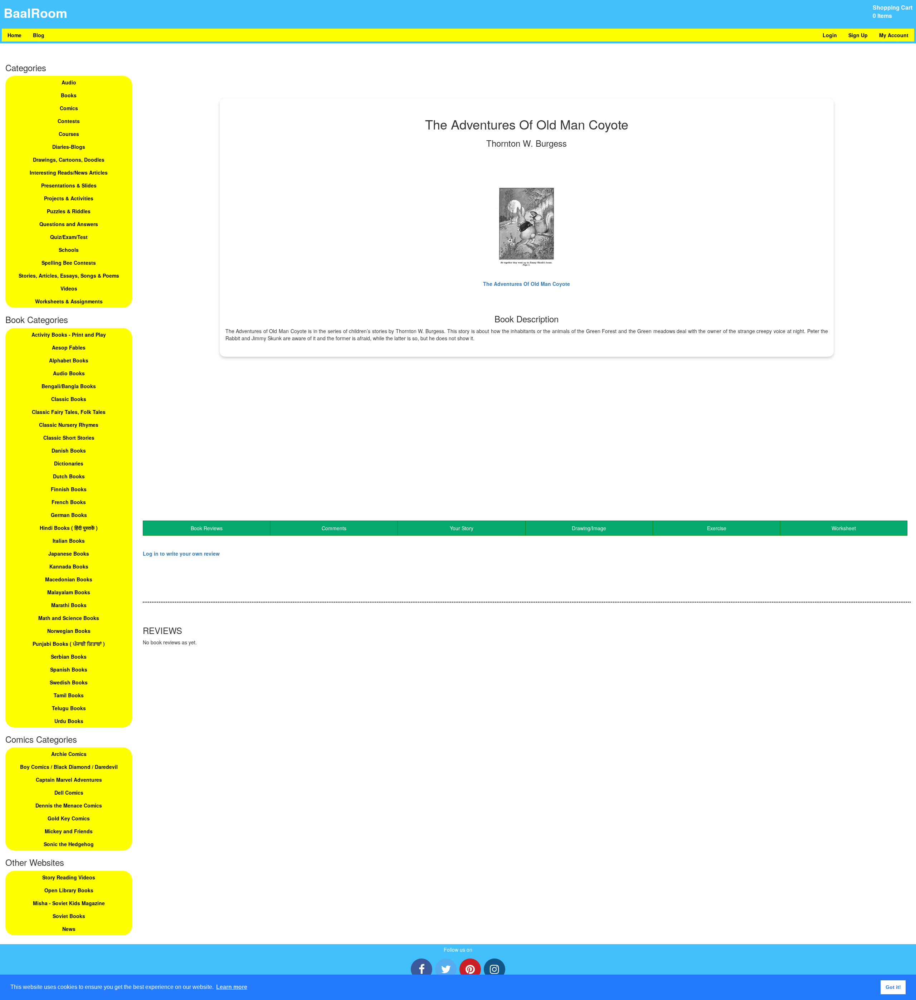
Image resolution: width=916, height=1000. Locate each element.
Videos (68, 288)
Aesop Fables (69, 347)
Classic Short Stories (68, 437)
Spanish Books (68, 669)
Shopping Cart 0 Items (892, 11)
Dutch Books (69, 476)
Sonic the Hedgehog (69, 844)
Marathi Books (69, 605)
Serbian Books (69, 656)
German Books (69, 514)
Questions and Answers (68, 224)
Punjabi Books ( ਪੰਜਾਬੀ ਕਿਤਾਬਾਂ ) (69, 643)
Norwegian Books (69, 630)
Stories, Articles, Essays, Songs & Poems (69, 275)
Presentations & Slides (69, 185)
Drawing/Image (589, 528)
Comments (334, 528)
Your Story (461, 528)
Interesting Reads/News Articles (69, 172)
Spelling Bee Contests (69, 262)
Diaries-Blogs (68, 146)
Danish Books (69, 450)
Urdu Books (68, 721)
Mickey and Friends (69, 831)
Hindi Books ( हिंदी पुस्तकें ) (69, 527)
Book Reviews (207, 528)
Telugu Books (69, 708)
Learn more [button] (231, 987)
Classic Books (68, 399)
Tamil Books (69, 695)
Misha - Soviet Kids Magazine (69, 903)
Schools (69, 249)
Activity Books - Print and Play (68, 334)
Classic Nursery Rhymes (68, 424)
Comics (69, 108)
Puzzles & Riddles (69, 211)
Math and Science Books (68, 617)
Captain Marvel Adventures (69, 779)
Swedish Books (69, 682)
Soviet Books (69, 915)
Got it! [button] (893, 987)
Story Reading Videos (68, 877)
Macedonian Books (68, 579)
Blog (38, 35)
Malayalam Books (68, 592)
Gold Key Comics (69, 818)
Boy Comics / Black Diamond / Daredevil (69, 766)
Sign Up (858, 35)
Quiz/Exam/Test (69, 236)
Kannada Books (68, 566)
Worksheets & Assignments (69, 301)
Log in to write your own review (181, 553)
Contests (69, 121)
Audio (69, 82)
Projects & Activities (68, 198)
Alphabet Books (68, 360)
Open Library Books (68, 890)
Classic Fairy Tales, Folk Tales (69, 411)
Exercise (716, 528)
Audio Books (69, 373)
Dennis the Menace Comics (68, 805)
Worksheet (844, 528)
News (68, 928)
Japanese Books (68, 553)
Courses (69, 133)
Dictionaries (68, 463)
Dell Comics (68, 792)
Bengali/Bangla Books (69, 386)
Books (69, 95)
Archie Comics (69, 753)
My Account (893, 35)
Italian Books (69, 540)
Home (14, 35)
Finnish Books (69, 489)
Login (830, 35)
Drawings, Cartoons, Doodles (68, 159)
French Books (69, 502)
